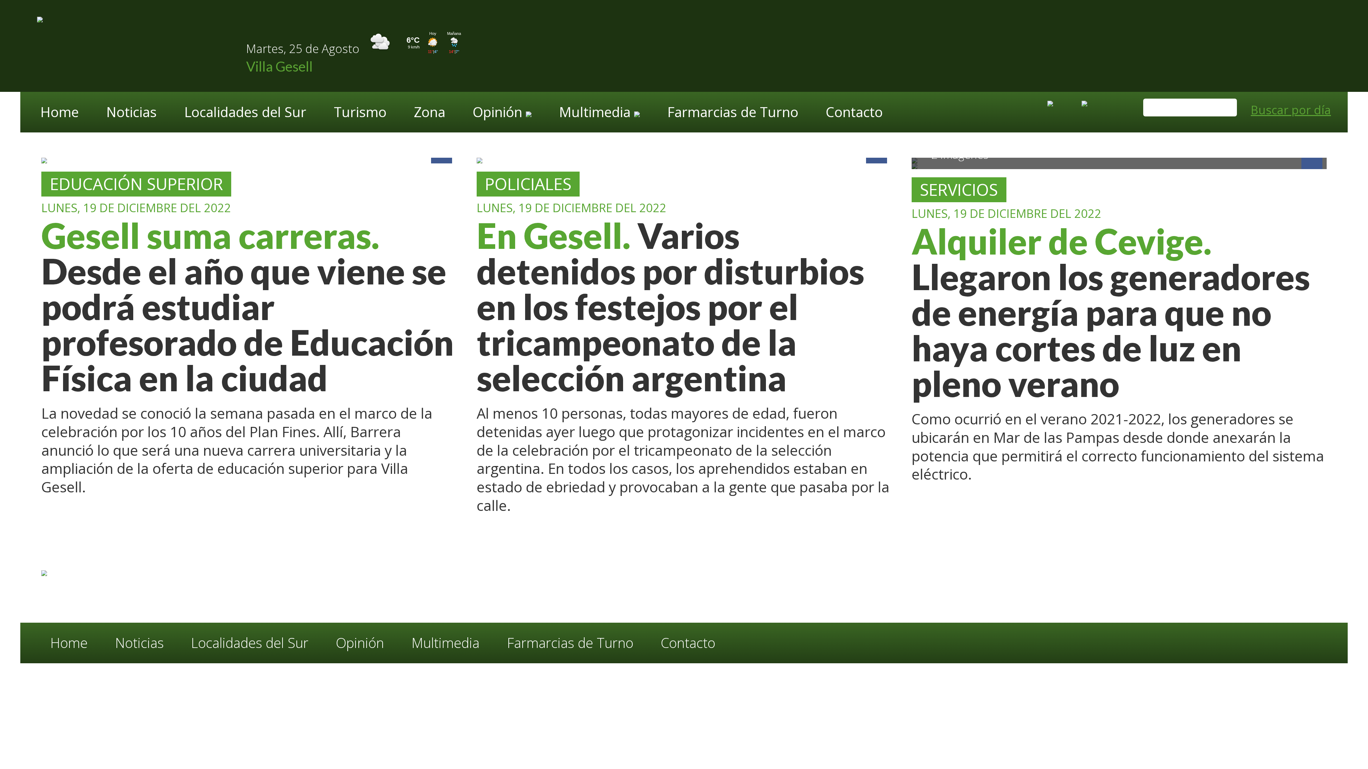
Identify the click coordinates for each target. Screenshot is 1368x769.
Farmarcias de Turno (732, 113)
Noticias (131, 113)
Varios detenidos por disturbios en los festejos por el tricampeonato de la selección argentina (670, 307)
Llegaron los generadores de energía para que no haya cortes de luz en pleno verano (1111, 312)
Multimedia (445, 642)
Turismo (360, 113)
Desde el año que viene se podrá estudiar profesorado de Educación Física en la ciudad (247, 307)
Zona (429, 113)
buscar (1223, 108)
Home (59, 113)
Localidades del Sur (245, 113)
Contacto (854, 113)
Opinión (360, 642)
